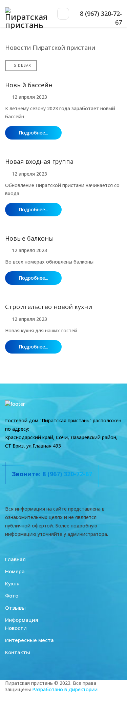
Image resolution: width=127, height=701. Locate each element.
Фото (11, 595)
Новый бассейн (28, 85)
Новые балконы (29, 238)
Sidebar (22, 65)
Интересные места (29, 640)
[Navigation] (63, 13)
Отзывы (15, 607)
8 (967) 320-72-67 (67, 474)
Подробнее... (33, 132)
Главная (15, 559)
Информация (21, 619)
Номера (15, 571)
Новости (16, 627)
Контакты (17, 652)
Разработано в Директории (65, 689)
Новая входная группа (39, 161)
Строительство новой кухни (48, 307)
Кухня (12, 583)
